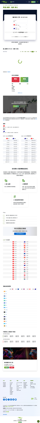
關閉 (20, 422)
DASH (6, 307)
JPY (27, 259)
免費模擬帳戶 (23, 106)
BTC (6, 291)
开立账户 (16, 106)
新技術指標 (25, 382)
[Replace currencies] (20, 27)
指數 (10, 385)
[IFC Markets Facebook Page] (4, 400)
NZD (27, 265)
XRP (6, 298)
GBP (27, 255)
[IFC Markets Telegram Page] (16, 400)
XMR (6, 321)
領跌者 (12, 367)
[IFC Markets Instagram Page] (6, 400)
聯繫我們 (4, 386)
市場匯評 (24, 386)
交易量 (11, 390)
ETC (6, 314)
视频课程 (31, 382)
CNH (27, 247)
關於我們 (4, 382)
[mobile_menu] (37, 2)
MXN (27, 261)
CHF (27, 245)
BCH (6, 300)
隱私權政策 (5, 414)
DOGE (6, 309)
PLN (27, 267)
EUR (27, 253)
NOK (27, 263)
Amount (15, 20)
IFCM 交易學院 (32, 387)
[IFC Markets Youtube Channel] (13, 400)
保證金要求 (11, 391)
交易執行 (11, 394)
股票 (10, 386)
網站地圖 (7, 411)
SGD (27, 273)
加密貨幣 (11, 387)
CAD (27, 243)
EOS (6, 312)
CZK (27, 249)
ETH (6, 293)
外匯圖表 (8, 71)
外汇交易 (11, 382)
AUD (27, 241)
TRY (27, 275)
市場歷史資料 (25, 385)
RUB (27, 269)
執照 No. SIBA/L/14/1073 (9, 406)
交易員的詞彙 (32, 386)
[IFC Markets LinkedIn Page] (11, 400)
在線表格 (4, 385)
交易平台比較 (19, 390)
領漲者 (6, 367)
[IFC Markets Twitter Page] (9, 400)
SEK (27, 271)
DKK (27, 251)
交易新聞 (24, 387)
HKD (27, 257)
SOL (6, 316)
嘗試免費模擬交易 (20, 233)
